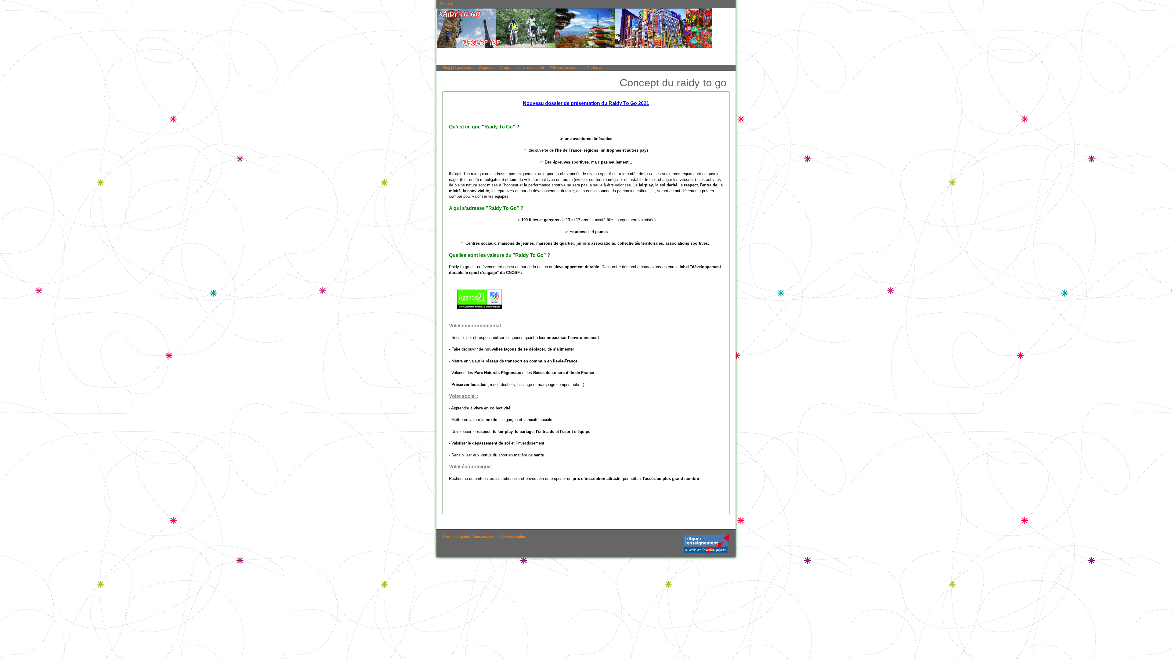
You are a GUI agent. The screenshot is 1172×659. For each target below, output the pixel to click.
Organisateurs (464, 68)
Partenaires (596, 68)
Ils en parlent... (535, 68)
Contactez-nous (485, 536)
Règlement (488, 68)
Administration (513, 536)
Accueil (446, 4)
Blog (446, 68)
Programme (510, 68)
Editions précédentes (566, 68)
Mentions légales (456, 536)
